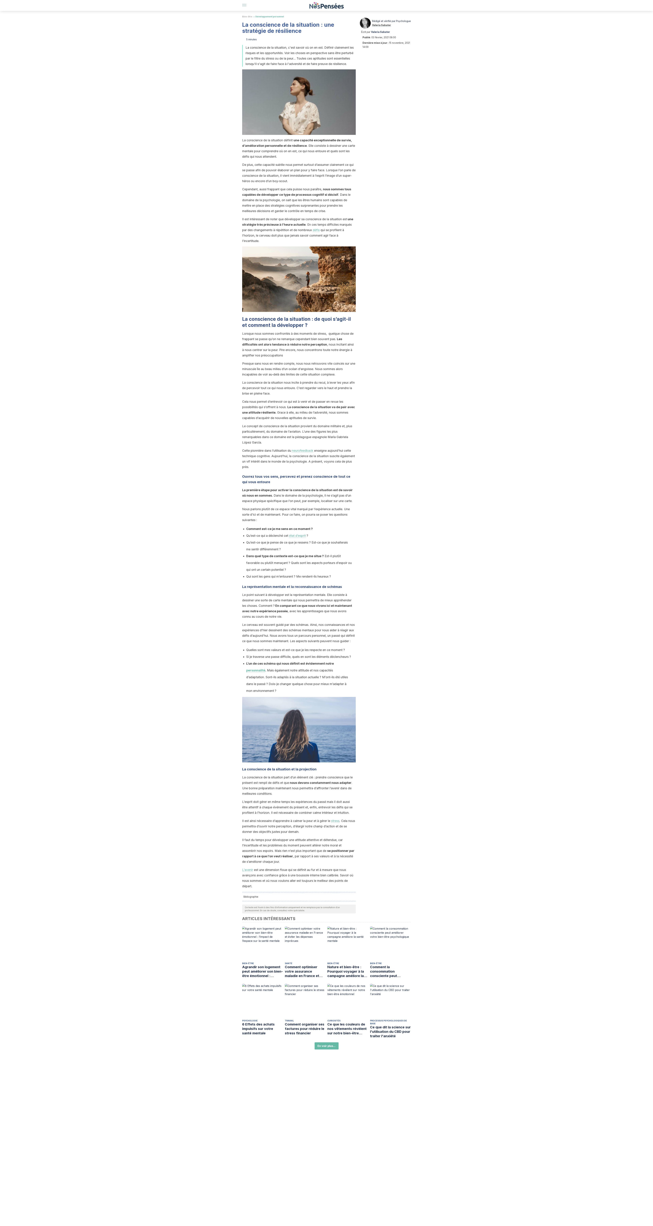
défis (316, 230)
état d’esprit (297, 535)
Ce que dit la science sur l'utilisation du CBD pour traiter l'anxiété (390, 1031)
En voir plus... (326, 1046)
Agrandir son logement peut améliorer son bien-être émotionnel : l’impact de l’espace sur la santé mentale (262, 971)
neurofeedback (302, 450)
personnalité (255, 670)
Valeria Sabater (381, 25)
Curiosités (333, 1020)
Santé (288, 963)
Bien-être (247, 16)
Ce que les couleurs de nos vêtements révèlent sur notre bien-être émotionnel (347, 1028)
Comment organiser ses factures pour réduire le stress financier (304, 1028)
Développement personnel (269, 16)
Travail (289, 1020)
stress (335, 821)
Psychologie (250, 1020)
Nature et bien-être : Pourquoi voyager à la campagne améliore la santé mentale (345, 971)
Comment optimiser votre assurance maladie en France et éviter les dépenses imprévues (302, 971)
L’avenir (247, 870)
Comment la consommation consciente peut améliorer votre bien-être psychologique (387, 971)
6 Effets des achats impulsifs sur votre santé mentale (258, 1028)
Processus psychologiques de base (388, 1022)
